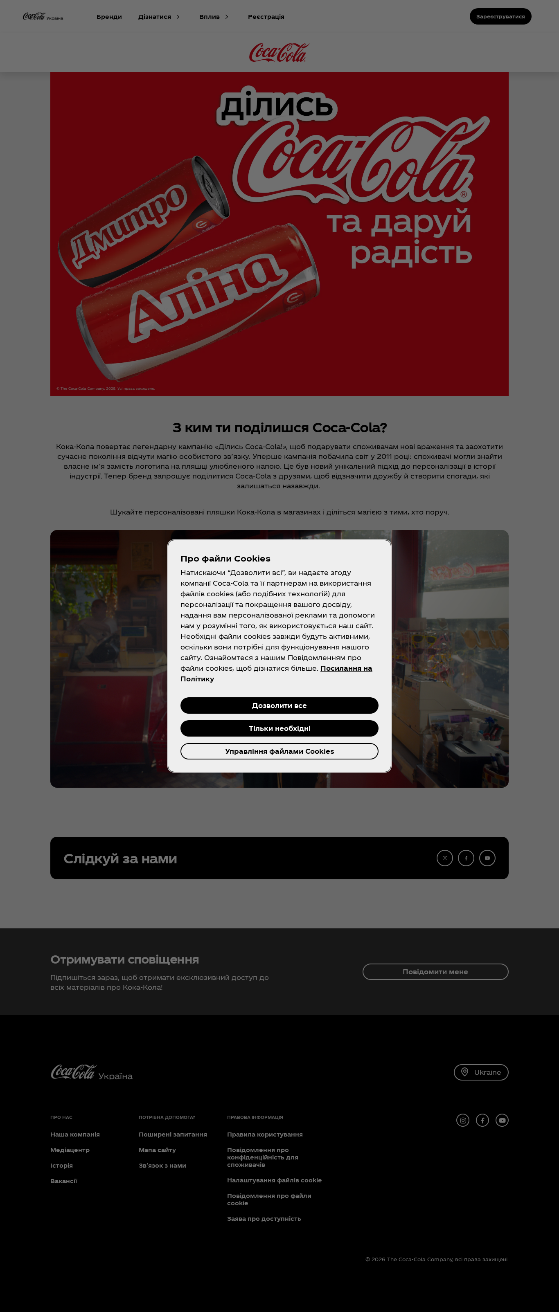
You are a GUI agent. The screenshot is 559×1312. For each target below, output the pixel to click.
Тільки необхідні (280, 728)
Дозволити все (279, 705)
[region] (279, 656)
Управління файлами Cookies (279, 751)
